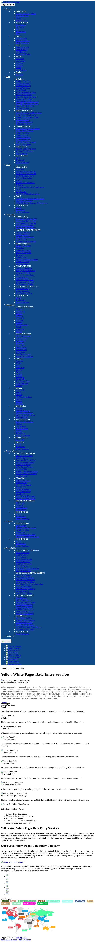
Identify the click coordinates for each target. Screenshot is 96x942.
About (8, 9)
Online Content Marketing (26, 474)
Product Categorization (25, 237)
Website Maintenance (24, 413)
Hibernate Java (22, 383)
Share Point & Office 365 (26, 174)
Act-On (19, 180)
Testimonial (20, 160)
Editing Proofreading (24, 124)
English (7, 641)
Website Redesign (23, 410)
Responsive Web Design (25, 415)
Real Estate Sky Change (25, 589)
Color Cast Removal (24, 575)
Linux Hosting (22, 49)
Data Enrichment (22, 262)
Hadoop (19, 386)
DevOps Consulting (24, 397)
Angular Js (20, 390)
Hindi (15, 659)
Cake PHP (20, 368)
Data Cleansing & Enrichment (28, 128)
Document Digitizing (24, 122)
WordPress (20, 329)
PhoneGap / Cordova (24, 356)
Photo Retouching (23, 553)
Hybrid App (21, 340)
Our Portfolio (21, 70)
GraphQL (20, 377)
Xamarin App (21, 350)
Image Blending (22, 591)
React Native (21, 347)
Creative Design (22, 530)
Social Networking (23, 492)
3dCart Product (22, 277)
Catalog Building (23, 234)
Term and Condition (9, 940)
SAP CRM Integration (25, 176)
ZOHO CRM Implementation (28, 194)
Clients (19, 18)
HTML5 (19, 404)
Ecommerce (10, 214)
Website (19, 408)
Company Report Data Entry (27, 101)
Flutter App (20, 345)
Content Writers (22, 476)
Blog (18, 34)
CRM (8, 165)
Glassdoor (20, 59)
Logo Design (21, 525)
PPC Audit (20, 503)
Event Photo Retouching (25, 602)
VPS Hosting (21, 52)
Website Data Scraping (25, 151)
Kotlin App (20, 352)
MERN (19, 401)
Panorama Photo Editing (25, 582)
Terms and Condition (27, 901)
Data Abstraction (22, 133)
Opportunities (21, 38)
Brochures (20, 27)
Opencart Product (23, 273)
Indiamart (20, 63)
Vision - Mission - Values (26, 13)
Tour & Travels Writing (25, 462)
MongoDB (20, 379)
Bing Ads (20, 505)
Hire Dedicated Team (24, 293)
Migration (20, 248)
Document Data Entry (24, 99)
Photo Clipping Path (24, 564)
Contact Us (10, 636)
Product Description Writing (27, 471)
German (17, 646)
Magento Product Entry (25, 275)
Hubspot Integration (24, 178)
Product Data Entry (23, 81)
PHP (18, 365)
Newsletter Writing (23, 465)
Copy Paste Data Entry (25, 106)
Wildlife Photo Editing (25, 609)
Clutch (18, 68)
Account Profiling (23, 140)
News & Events (22, 16)
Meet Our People (23, 40)
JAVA (18, 363)
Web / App (10, 304)
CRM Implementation (24, 201)
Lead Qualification (23, 144)
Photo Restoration (23, 562)
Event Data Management (26, 142)
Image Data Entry (23, 88)
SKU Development (23, 253)
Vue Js (18, 392)
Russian (17, 664)
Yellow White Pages (24, 95)
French (17, 650)
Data (8, 77)
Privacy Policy (22, 20)
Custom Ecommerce (24, 268)
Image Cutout (21, 557)
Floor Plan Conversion (25, 577)
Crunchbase (20, 61)
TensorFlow (21, 433)
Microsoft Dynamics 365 (26, 171)
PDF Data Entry (22, 108)
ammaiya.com (21, 937)
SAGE (18, 189)
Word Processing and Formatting (29, 113)
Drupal (19, 331)
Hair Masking (21, 598)
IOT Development (23, 354)
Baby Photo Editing (24, 600)
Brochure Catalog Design (26, 528)
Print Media (20, 532)
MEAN (19, 399)
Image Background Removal (27, 568)
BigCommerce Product (25, 284)
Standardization (22, 264)
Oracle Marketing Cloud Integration (30, 187)
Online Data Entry (23, 83)
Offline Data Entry (23, 86)
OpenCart (20, 318)
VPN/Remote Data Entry (26, 92)
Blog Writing (21, 458)
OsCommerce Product (25, 280)
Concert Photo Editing (25, 611)
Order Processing (23, 289)
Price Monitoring (22, 162)
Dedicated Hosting (23, 54)
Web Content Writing (24, 456)
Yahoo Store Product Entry (26, 221)
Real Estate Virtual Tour (25, 580)
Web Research (21, 153)
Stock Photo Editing (24, 618)
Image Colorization (23, 571)
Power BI (20, 440)
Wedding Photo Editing (25, 625)
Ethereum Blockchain (24, 422)
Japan (15, 653)
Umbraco (19, 320)
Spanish (17, 657)
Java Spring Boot (23, 381)
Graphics (9, 521)
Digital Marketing (13, 451)
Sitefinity (19, 316)
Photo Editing (11, 548)
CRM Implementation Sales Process (30, 198)
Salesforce (20, 169)
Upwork (19, 65)
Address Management (24, 131)
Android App (21, 338)
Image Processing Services (26, 115)
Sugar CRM (21, 192)
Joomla (19, 327)
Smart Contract (22, 428)
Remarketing (21, 510)
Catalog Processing (23, 232)
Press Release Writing (24, 467)
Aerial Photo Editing (24, 593)
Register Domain (22, 47)
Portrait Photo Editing (24, 622)
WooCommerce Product (25, 282)
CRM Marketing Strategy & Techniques (32, 203)
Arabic (16, 662)
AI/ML (19, 431)
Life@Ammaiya (22, 43)
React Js (19, 395)
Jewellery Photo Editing (25, 620)
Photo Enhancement (24, 559)
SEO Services (21, 483)
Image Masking (22, 566)
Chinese (17, 655)
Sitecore (19, 313)
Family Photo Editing (24, 604)
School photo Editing (24, 607)
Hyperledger (21, 426)
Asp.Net (19, 361)
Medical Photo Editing (25, 613)
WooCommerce (22, 325)
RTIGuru (19, 74)
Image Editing (21, 239)
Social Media (21, 487)
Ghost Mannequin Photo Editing (29, 627)
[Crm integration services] (12, 862)
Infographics (21, 25)
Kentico (19, 322)
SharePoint (20, 311)
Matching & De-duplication (27, 259)
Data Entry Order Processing (27, 117)
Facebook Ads (21, 507)
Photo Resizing (22, 555)
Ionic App (20, 343)
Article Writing (22, 469)
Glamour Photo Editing (25, 629)
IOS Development (23, 336)
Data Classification (23, 250)
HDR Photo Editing (24, 586)
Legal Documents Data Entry (27, 104)
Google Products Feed (25, 225)
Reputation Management (25, 498)
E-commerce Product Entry (27, 219)
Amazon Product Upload (26, 223)
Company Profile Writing (26, 460)
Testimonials (21, 31)
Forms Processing (23, 119)
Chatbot (19, 424)
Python (19, 372)
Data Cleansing (22, 257)
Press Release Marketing (25, 496)
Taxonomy (20, 255)
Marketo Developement (25, 183)
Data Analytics (22, 135)
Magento (19, 309)
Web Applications (23, 435)
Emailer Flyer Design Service (27, 537)
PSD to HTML (22, 417)
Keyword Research (23, 485)
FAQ (18, 29)
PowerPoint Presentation (25, 534)
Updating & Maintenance (26, 241)
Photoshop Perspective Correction (29, 584)
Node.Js (19, 374)
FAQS (18, 207)
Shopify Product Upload (25, 271)
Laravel (19, 370)
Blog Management (23, 489)
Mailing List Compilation (26, 149)
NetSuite (19, 185)
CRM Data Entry (23, 90)
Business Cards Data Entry (26, 97)
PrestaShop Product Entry (26, 228)
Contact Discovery (23, 137)
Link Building (21, 494)
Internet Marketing (23, 480)
